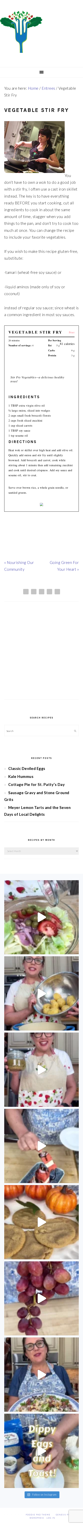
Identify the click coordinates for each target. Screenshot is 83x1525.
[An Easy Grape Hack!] (41, 1298)
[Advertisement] (41, 654)
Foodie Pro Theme (38, 1515)
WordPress (37, 1518)
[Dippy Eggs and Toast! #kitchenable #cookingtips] (41, 1451)
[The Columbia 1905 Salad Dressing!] (41, 1070)
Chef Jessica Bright (41, 32)
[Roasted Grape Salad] (41, 1374)
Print (72, 332)
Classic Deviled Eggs (26, 768)
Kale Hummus (21, 776)
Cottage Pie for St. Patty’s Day (36, 784)
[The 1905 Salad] (41, 917)
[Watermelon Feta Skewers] (41, 1146)
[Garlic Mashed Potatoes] (41, 993)
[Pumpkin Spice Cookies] (41, 1222)
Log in (51, 1518)
